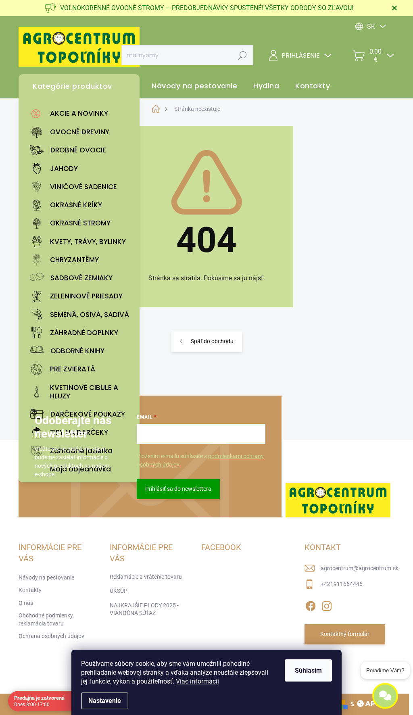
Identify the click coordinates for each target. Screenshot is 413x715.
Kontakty (30, 590)
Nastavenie (104, 701)
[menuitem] (81, 113)
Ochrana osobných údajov (51, 636)
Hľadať (242, 55)
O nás (26, 603)
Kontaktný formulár (344, 634)
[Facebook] (311, 604)
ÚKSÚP (118, 591)
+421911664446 (342, 584)
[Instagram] (327, 604)
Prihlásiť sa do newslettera (178, 489)
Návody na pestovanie (46, 577)
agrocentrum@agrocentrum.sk (359, 568)
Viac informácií (197, 681)
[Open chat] (385, 694)
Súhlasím (308, 670)
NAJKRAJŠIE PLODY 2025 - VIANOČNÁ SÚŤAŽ (144, 609)
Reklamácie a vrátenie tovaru (146, 576)
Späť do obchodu (212, 341)
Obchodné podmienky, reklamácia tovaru (46, 619)
